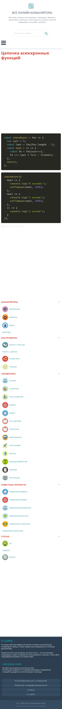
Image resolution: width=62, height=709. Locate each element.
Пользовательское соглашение (31, 681)
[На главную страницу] (31, 6)
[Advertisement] (31, 97)
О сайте (31, 694)
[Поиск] (46, 33)
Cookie (31, 690)
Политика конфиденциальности (31, 685)
